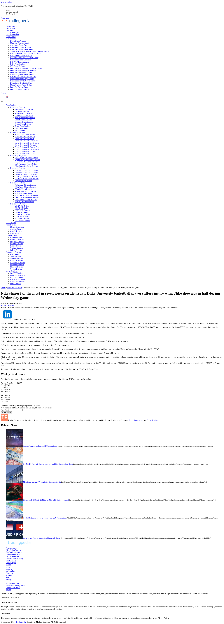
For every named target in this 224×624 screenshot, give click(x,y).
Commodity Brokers (13, 252)
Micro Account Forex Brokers (21, 85)
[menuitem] (7, 97)
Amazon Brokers (16, 229)
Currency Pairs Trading (14, 558)
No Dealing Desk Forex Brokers (22, 75)
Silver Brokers (15, 256)
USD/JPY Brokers (22, 216)
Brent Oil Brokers (16, 261)
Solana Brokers (16, 250)
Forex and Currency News (15, 586)
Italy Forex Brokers (22, 128)
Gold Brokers (15, 254)
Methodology (11, 571)
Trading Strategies (12, 32)
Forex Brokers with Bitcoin (25, 151)
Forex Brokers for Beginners (20, 60)
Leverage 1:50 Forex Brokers (26, 174)
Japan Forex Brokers (22, 126)
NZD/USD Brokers (22, 219)
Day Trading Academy (14, 552)
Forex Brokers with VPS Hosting (22, 81)
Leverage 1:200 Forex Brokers (26, 172)
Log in (3, 93)
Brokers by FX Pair (17, 204)
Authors (9, 575)
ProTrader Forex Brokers (24, 193)
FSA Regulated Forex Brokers (26, 164)
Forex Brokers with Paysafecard (27, 149)
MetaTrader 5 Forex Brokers (25, 187)
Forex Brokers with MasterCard (26, 141)
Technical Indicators (13, 554)
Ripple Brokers (15, 246)
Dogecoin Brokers (17, 242)
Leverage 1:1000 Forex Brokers (26, 179)
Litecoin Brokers (16, 244)
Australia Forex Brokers (24, 109)
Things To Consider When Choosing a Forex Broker (29, 51)
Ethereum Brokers (17, 240)
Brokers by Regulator (18, 155)
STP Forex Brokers (17, 66)
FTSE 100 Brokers (17, 277)
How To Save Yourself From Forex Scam (25, 53)
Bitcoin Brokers (16, 237)
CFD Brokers (11, 223)
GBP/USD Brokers (22, 208)
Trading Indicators (12, 35)
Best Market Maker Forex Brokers (23, 77)
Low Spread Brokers (22, 221)
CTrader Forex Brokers (23, 189)
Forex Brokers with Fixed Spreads (23, 70)
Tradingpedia (21, 622)
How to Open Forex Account (21, 56)
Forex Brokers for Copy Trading (22, 79)
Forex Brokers (11, 105)
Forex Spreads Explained (19, 89)
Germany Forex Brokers (24, 122)
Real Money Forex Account (20, 47)
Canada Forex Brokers (23, 120)
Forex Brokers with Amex (24, 139)
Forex (131, 420)
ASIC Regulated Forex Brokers (26, 158)
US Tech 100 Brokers (18, 279)
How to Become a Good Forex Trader (24, 58)
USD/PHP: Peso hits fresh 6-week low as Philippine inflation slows (48, 464)
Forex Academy (11, 26)
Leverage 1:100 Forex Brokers (26, 170)
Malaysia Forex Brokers (24, 113)
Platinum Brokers (16, 267)
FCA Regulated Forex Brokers (26, 162)
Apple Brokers (15, 233)
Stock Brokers (11, 225)
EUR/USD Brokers (22, 206)
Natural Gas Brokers (17, 263)
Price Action (10, 28)
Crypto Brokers (11, 235)
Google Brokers (16, 231)
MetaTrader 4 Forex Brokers (25, 185)
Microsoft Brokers (17, 227)
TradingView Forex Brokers (25, 191)
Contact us (9, 573)
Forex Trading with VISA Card (26, 134)
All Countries (20, 130)
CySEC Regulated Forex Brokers (27, 160)
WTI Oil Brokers (16, 258)
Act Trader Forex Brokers (24, 202)
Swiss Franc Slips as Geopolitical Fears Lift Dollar (41, 538)
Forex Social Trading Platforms (26, 195)
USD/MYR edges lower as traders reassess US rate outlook (45, 518)
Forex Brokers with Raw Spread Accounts (26, 68)
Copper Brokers (16, 269)
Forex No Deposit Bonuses (20, 87)
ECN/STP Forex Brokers (19, 62)
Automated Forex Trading (19, 45)
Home (3, 288)
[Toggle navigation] (2, 101)
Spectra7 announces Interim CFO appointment (40, 446)
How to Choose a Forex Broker (22, 49)
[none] (114, 97)
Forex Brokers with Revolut (25, 145)
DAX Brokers (15, 284)
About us (9, 569)
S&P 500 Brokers (16, 273)
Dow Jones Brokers (17, 275)
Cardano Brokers (16, 248)
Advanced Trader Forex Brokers (27, 198)
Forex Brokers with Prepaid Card (27, 147)
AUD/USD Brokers (22, 210)
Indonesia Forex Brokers (24, 116)
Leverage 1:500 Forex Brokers (26, 177)
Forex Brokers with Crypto (25, 153)
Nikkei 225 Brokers (17, 282)
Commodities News (13, 588)
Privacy (8, 579)
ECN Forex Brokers (17, 64)
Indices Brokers (11, 271)
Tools (8, 567)
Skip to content (6, 2)
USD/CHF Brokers (22, 212)
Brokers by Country (17, 107)
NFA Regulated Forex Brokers (26, 166)
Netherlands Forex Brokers (25, 118)
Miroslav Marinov (7, 305)
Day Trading (10, 30)
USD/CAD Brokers (22, 214)
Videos (8, 565)
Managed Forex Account (19, 43)
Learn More (5, 18)
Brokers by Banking (17, 132)
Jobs (7, 577)
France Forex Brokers (23, 124)
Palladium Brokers (17, 265)
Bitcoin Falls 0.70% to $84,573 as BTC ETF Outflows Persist (46, 500)
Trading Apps (11, 563)
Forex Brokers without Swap (21, 72)
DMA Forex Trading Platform (21, 83)
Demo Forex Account (18, 41)
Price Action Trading (13, 550)
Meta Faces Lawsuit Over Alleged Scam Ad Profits (42, 482)
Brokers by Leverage (18, 168)
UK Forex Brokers (22, 111)
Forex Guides (11, 39)
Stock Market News (14, 288)
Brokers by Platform (17, 183)
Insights (8, 590)
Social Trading (11, 37)
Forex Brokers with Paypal (25, 137)
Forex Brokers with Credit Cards (27, 143)
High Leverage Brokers (23, 181)
